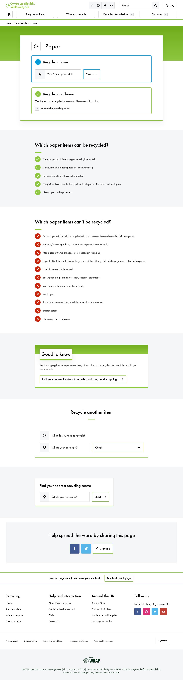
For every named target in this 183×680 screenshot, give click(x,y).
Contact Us (54, 621)
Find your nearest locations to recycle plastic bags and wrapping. (80, 379)
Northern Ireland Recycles (104, 615)
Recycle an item (35, 14)
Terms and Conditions (52, 641)
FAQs (51, 615)
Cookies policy (30, 641)
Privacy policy (12, 641)
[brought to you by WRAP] (91, 660)
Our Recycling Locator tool (62, 609)
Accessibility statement (103, 641)
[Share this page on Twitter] (86, 548)
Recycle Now (98, 603)
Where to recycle (76, 14)
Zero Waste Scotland (102, 609)
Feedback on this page (119, 578)
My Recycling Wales (102, 621)
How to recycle (13, 621)
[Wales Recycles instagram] (98, 5)
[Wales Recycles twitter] (105, 5)
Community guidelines (78, 641)
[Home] (20, 5)
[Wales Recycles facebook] (92, 5)
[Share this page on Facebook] (74, 548)
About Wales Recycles (60, 603)
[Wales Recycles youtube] (111, 5)
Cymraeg (170, 5)
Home (8, 23)
